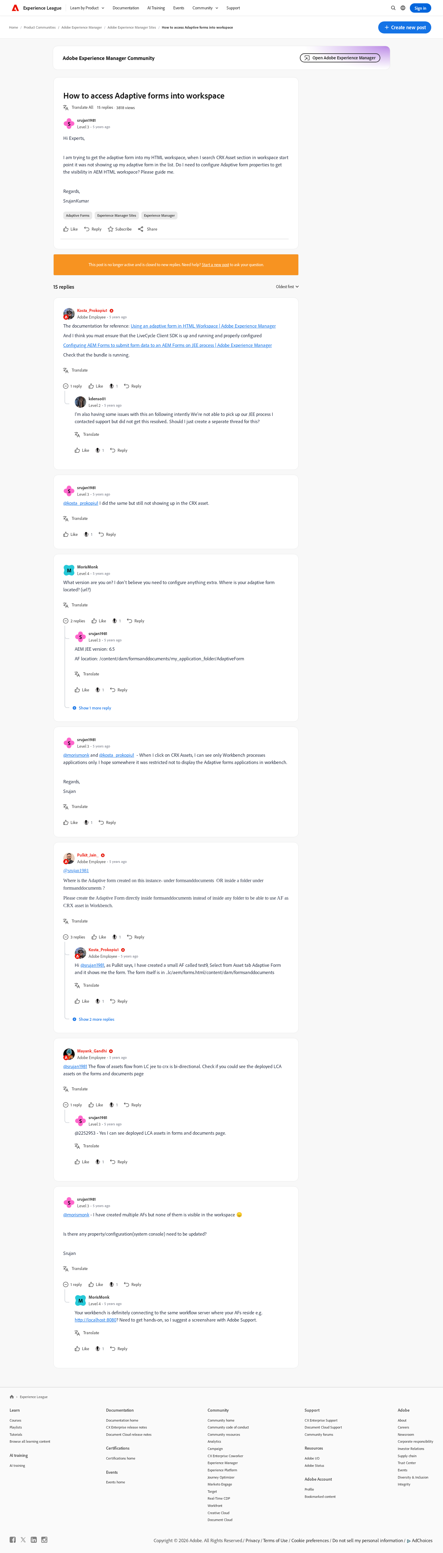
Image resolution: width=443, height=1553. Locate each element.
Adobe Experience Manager (81, 27)
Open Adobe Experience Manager (344, 58)
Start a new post (215, 264)
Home (13, 27)
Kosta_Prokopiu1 (92, 310)
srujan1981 (86, 120)
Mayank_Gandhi (92, 1050)
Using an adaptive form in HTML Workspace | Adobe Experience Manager (203, 326)
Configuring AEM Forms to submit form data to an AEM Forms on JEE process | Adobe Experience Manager (167, 345)
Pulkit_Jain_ (88, 854)
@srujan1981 (76, 870)
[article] (174, 349)
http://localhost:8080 (95, 1320)
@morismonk (76, 755)
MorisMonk (87, 566)
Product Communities (40, 27)
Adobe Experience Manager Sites (132, 27)
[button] (404, 27)
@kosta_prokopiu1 (80, 503)
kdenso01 (97, 398)
